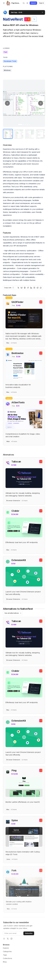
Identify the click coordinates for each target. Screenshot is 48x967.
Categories (7, 951)
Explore (6, 948)
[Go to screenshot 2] (23, 124)
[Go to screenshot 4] (27, 124)
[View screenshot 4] (40, 134)
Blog (5, 962)
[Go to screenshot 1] (20, 124)
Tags (5, 955)
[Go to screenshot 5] (29, 124)
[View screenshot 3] (29, 134)
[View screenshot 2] (19, 134)
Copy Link (9, 288)
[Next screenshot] (40, 103)
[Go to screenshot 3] (25, 124)
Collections (7, 958)
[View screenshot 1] (8, 134)
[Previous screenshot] (7, 103)
